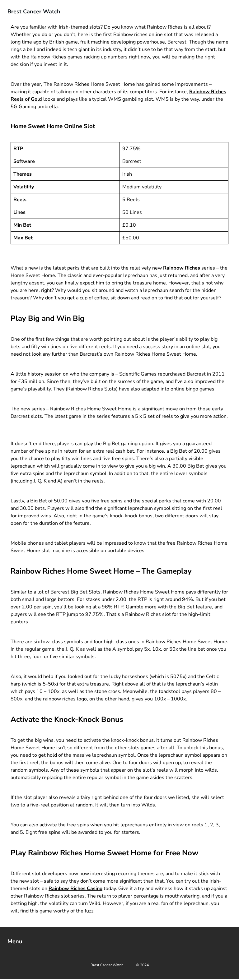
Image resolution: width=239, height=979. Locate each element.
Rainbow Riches (165, 27)
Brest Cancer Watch (33, 11)
